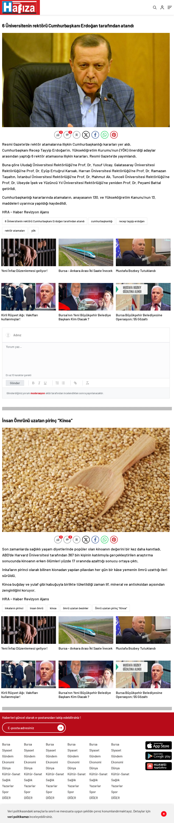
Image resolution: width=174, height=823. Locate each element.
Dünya (6, 768)
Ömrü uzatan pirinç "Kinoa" (111, 608)
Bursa (6, 744)
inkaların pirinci (14, 608)
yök (33, 230)
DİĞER (6, 798)
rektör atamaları (15, 230)
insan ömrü (36, 608)
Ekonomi (8, 762)
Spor (5, 792)
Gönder (15, 383)
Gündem (7, 756)
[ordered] (57, 382)
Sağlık (6, 780)
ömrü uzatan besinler (75, 608)
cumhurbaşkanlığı (101, 221)
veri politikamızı (18, 817)
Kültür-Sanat (11, 774)
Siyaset (7, 750)
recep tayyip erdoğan (132, 221)
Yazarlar (8, 786)
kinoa (53, 608)
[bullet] (63, 382)
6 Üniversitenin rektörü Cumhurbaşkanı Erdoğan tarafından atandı (44, 221)
